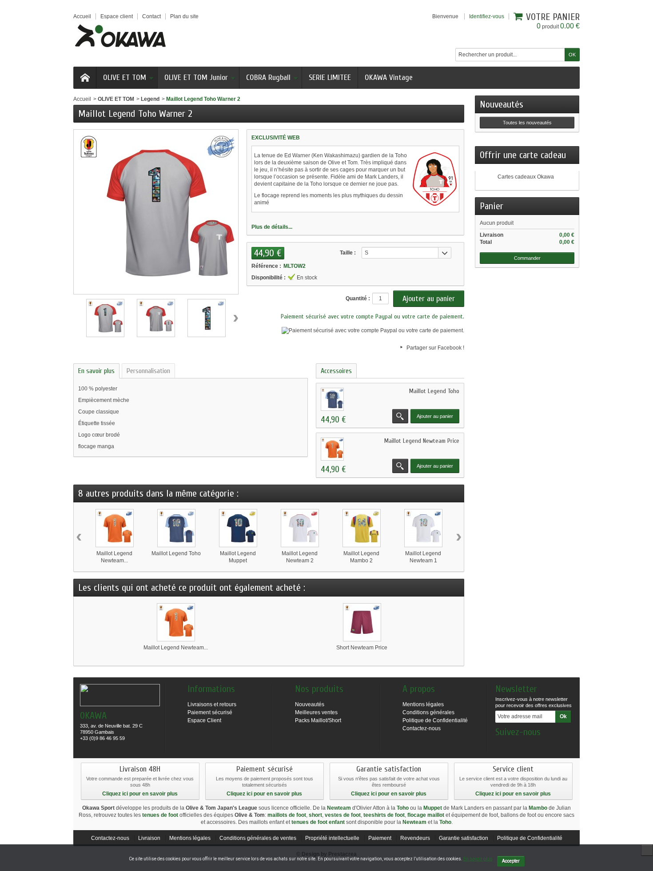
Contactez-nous (421, 728)
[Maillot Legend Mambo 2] (361, 528)
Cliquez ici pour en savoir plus (140, 794)
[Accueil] (85, 77)
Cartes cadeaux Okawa (526, 177)
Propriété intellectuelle (332, 838)
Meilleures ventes (316, 712)
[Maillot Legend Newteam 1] (423, 528)
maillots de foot (286, 815)
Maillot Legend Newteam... (175, 647)
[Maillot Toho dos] (332, 399)
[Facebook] (501, 745)
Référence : (266, 266)
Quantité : (358, 298)
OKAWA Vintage (389, 77)
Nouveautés (501, 104)
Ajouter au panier (435, 416)
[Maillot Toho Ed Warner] (105, 318)
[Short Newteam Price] (362, 622)
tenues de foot (160, 815)
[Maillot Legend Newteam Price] (114, 528)
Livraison (149, 838)
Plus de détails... (271, 227)
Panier (491, 206)
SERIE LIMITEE (330, 77)
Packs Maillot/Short (318, 720)
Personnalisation (148, 371)
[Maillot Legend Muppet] (238, 528)
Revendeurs (415, 838)
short (315, 815)
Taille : (348, 253)
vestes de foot (343, 815)
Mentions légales (423, 704)
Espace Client (204, 720)
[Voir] (400, 416)
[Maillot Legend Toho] (176, 528)
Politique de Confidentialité (435, 720)
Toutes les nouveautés (527, 122)
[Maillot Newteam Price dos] (332, 449)
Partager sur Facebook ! (435, 348)
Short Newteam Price (361, 647)
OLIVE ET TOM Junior (196, 77)
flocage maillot (425, 815)
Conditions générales (428, 712)
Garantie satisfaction (463, 838)
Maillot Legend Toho (434, 391)
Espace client (116, 16)
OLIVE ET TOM (124, 77)
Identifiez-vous (486, 16)
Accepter (511, 861)
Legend (150, 99)
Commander (527, 258)
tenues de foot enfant (318, 822)
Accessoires (336, 371)
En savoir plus (96, 371)
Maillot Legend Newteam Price (421, 441)
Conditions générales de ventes (257, 838)
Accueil (82, 99)
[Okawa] (120, 35)
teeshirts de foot (384, 815)
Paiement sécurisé (209, 712)
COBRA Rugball (268, 77)
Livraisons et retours (211, 704)
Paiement (379, 838)
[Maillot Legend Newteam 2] (300, 528)
